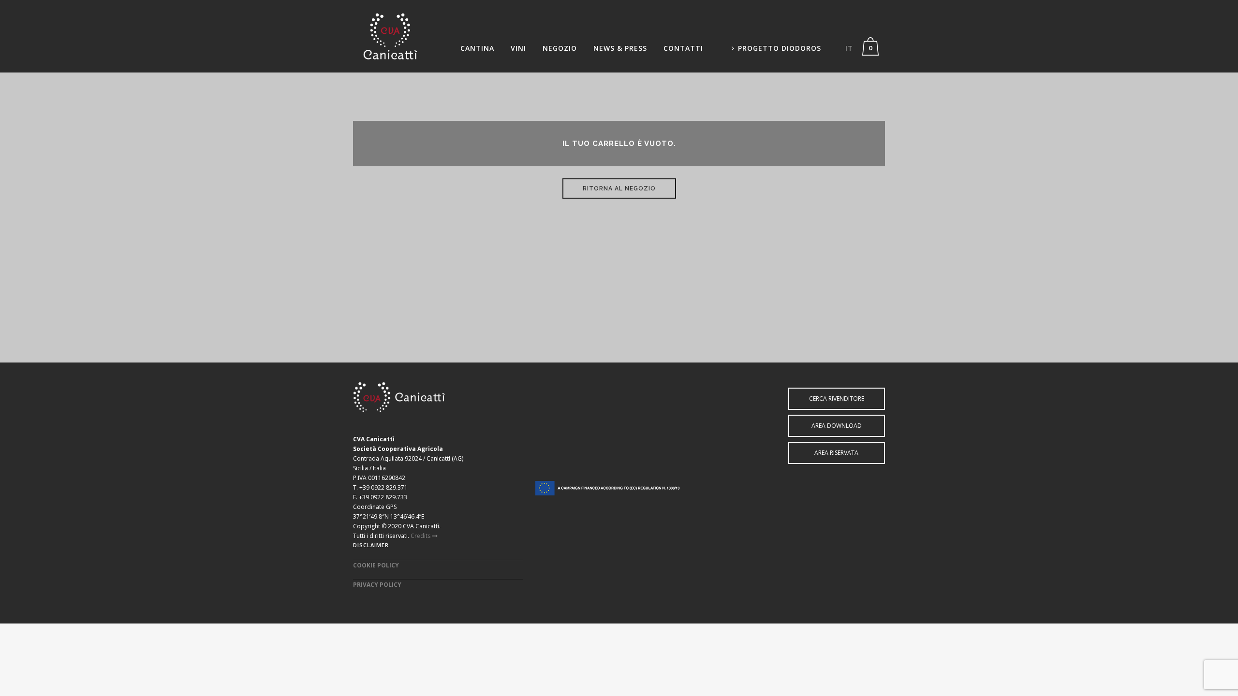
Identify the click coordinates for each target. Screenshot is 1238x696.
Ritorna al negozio (619, 188)
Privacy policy (377, 584)
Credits (421, 536)
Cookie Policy (376, 565)
